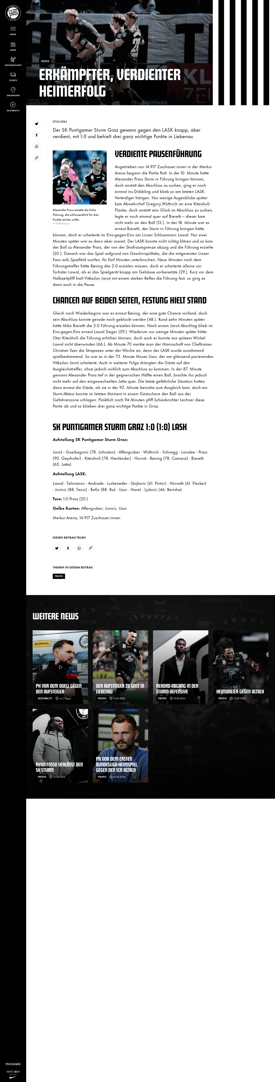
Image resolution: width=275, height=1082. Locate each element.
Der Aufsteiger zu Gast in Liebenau (120, 688)
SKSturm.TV (45, 698)
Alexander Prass (129, 178)
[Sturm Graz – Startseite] (13, 13)
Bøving (97, 265)
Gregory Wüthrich (162, 203)
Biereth (175, 216)
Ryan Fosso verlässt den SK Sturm (59, 767)
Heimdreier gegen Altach (240, 691)
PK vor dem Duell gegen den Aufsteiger (59, 688)
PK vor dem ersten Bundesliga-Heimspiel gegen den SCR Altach (116, 764)
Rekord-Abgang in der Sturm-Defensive (177, 688)
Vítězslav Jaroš (98, 278)
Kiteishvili (201, 203)
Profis (59, 576)
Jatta (122, 381)
